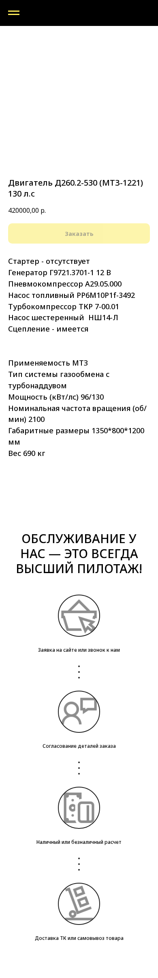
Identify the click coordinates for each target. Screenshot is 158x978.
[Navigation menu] (13, 13)
